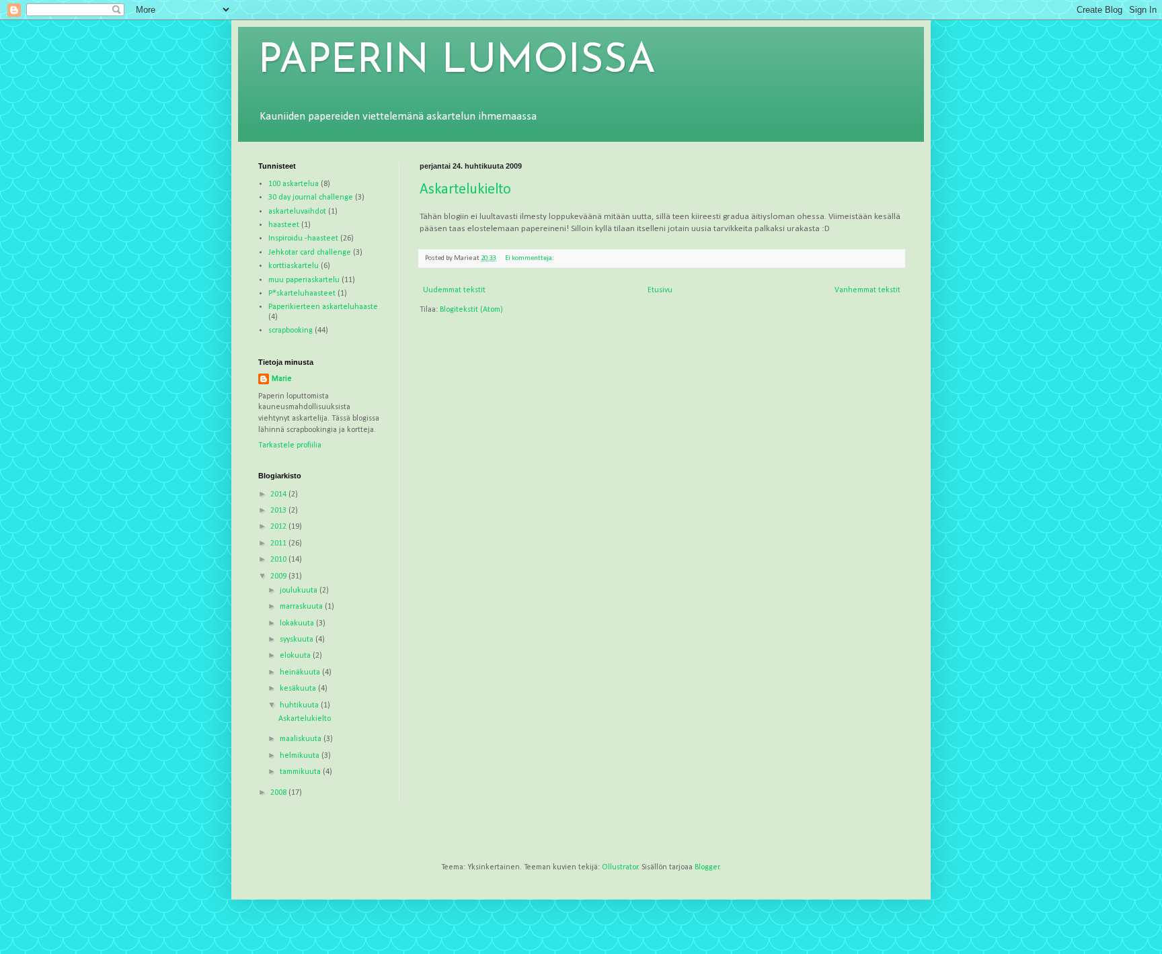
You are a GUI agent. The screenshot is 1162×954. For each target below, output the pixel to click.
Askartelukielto (465, 190)
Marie (282, 379)
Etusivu (660, 290)
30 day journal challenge (310, 197)
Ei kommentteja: (530, 258)
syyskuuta (297, 640)
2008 (279, 793)
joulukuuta (299, 591)
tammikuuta (301, 772)
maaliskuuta (301, 739)
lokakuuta (298, 623)
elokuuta (296, 656)
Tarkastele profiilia (289, 445)
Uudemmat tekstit (454, 290)
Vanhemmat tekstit (867, 290)
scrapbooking (290, 331)
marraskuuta (302, 607)
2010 (279, 560)
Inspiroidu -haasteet (303, 238)
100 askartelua (293, 184)
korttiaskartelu (293, 266)
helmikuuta (300, 756)
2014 (279, 494)
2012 (279, 527)
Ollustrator (620, 867)
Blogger (707, 867)
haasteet (283, 225)
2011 (279, 543)
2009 (279, 576)
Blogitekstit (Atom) (471, 310)
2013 (279, 511)
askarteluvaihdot (297, 212)
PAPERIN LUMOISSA (457, 62)
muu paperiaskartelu (304, 280)
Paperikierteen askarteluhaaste (323, 307)
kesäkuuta (299, 689)
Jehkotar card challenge (309, 253)
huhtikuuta (300, 705)
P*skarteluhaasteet (302, 294)
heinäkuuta (301, 672)
